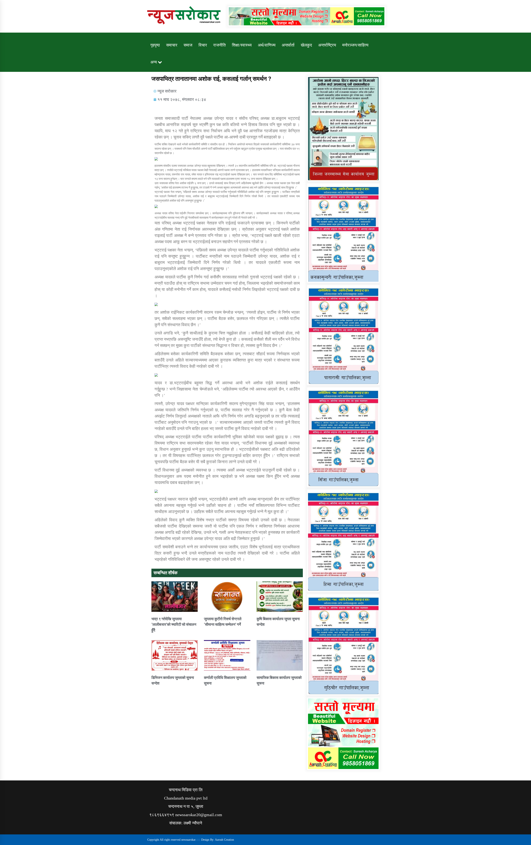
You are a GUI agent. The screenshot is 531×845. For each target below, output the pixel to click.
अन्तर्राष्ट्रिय (327, 45)
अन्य (153, 62)
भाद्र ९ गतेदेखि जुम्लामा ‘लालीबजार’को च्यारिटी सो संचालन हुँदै (173, 624)
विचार (203, 45)
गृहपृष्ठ (155, 45)
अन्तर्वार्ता (288, 45)
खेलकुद (306, 45)
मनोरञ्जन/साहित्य (355, 45)
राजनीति (219, 45)
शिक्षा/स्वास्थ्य (242, 45)
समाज (188, 45)
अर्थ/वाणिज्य (266, 45)
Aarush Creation (224, 839)
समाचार (171, 45)
